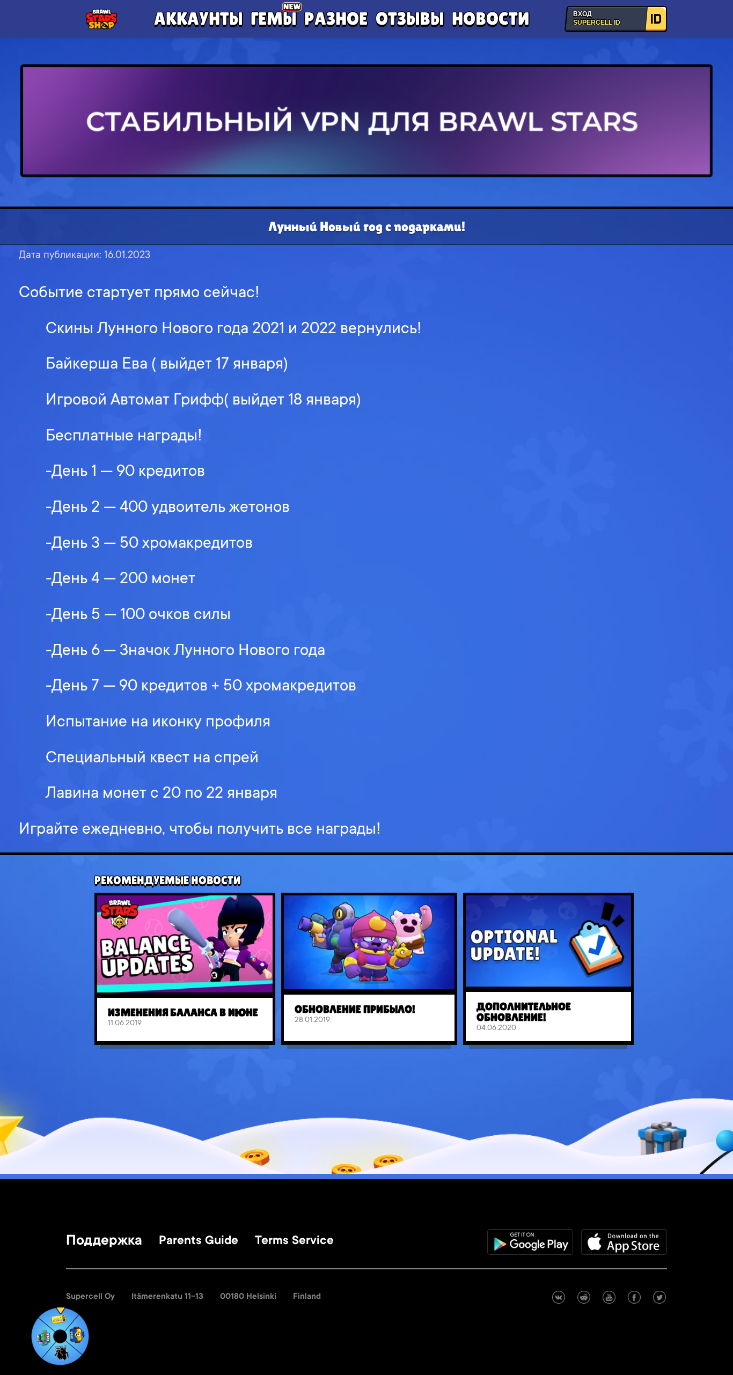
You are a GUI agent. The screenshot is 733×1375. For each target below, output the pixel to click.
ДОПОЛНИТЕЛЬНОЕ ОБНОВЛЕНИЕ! (524, 1012)
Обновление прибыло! (355, 1009)
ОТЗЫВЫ (410, 18)
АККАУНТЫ (198, 18)
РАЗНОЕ (336, 18)
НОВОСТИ (490, 18)
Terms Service (294, 1241)
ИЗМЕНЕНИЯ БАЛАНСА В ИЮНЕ (183, 1012)
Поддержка (104, 1241)
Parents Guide (198, 1241)
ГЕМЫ (273, 18)
